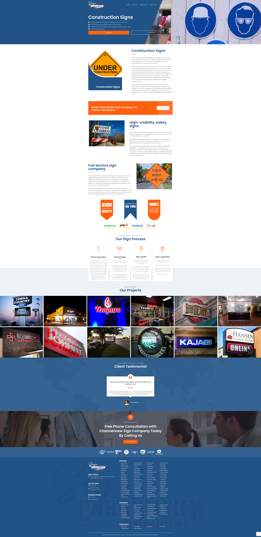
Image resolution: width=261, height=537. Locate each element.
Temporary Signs (164, 472)
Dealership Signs (138, 464)
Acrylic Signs (124, 463)
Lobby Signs (150, 468)
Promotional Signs (151, 490)
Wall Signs (162, 486)
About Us (163, 5)
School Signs (163, 468)
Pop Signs (149, 485)
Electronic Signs (137, 479)
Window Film (163, 492)
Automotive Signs (125, 466)
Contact (169, 5)
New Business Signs (151, 479)
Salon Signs (163, 466)
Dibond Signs (137, 470)
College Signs (124, 488)
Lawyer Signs (150, 463)
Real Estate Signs (151, 494)
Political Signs (150, 483)
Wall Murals (162, 485)
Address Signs (124, 464)
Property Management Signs (152, 496)
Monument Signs (151, 477)
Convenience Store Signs (125, 495)
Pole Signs (149, 481)
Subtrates (153, 5)
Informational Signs (138, 494)
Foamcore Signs (137, 483)
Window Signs (163, 496)
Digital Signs (137, 472)
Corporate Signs (124, 497)
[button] (21, 311)
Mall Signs (149, 470)
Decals (135, 466)
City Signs (123, 487)
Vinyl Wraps (163, 481)
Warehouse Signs (164, 488)
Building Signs (124, 479)
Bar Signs (123, 474)
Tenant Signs (163, 474)
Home (128, 5)
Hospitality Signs (138, 490)
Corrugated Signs (138, 463)
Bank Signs (123, 470)
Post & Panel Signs (151, 486)
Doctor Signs (137, 475)
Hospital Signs (137, 488)
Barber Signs (124, 476)
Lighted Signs (150, 466)
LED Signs (149, 464)
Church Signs (124, 485)
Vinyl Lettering (163, 475)
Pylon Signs (149, 492)
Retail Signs (163, 464)
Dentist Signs (137, 468)
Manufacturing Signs (151, 472)
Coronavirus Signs (125, 492)
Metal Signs (149, 475)
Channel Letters (124, 483)
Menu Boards (150, 474)
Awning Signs (124, 468)
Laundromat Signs (138, 496)
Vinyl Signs (162, 479)
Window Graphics (164, 494)
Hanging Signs (137, 486)
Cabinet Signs (124, 481)
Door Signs (136, 477)
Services (134, 5)
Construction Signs (125, 490)
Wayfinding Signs (164, 490)
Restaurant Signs (164, 463)
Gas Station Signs (138, 485)
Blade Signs (123, 477)
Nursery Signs (150, 510)
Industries (143, 5)
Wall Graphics (163, 483)
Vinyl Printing (163, 477)
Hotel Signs (136, 492)
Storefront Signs (164, 470)
